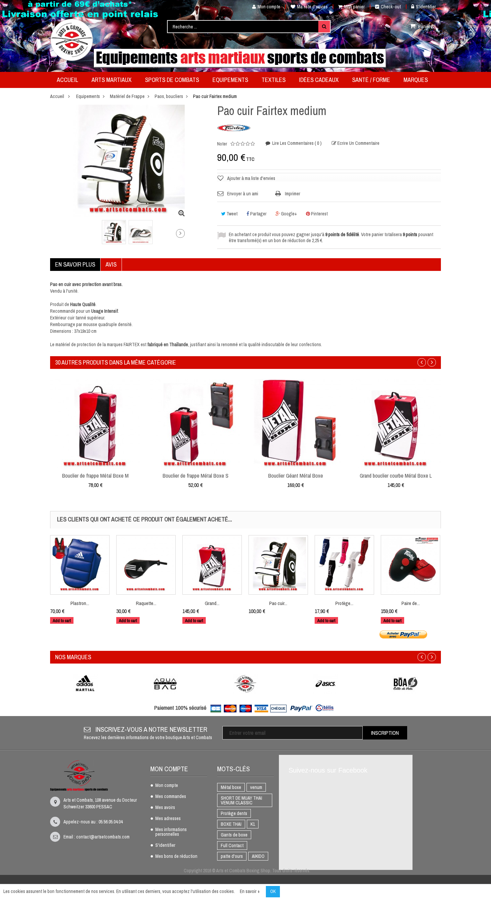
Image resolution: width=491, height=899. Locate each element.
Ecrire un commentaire (357, 143)
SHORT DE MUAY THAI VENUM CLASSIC (241, 800)
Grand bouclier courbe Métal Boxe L (396, 475)
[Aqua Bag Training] (165, 684)
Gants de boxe (234, 835)
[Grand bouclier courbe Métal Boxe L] (212, 565)
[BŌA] (406, 684)
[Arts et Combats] (72, 40)
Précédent (74, 234)
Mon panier (354, 6)
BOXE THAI (231, 824)
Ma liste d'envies (312, 6)
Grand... (212, 603)
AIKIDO (258, 856)
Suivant (180, 233)
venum (256, 787)
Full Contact (232, 845)
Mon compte (269, 6)
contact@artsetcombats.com (103, 837)
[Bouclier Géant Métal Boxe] (296, 424)
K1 (253, 824)
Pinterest (319, 214)
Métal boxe (231, 787)
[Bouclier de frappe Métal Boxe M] (95, 424)
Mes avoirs (165, 807)
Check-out (391, 6)
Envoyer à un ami (242, 194)
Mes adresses (168, 818)
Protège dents (234, 813)
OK (273, 891)
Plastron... (79, 603)
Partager (258, 214)
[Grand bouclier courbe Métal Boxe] (396, 424)
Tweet (231, 214)
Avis (111, 264)
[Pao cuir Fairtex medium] (114, 232)
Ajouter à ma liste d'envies (251, 178)
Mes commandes (170, 796)
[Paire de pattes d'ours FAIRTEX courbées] (410, 565)
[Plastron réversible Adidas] (80, 565)
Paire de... (410, 603)
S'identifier (426, 6)
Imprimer (292, 194)
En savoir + (250, 891)
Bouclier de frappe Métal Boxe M (95, 475)
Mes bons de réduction (176, 856)
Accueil (57, 96)
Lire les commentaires (296, 143)
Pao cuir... (278, 603)
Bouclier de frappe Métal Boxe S (195, 475)
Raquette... (146, 603)
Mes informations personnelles (171, 832)
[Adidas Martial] (85, 684)
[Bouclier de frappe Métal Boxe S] (195, 424)
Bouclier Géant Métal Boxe (295, 475)
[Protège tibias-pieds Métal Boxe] (344, 565)
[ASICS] (326, 684)
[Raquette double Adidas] (146, 565)
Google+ (288, 214)
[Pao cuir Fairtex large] (278, 565)
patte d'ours (232, 856)
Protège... (344, 603)
